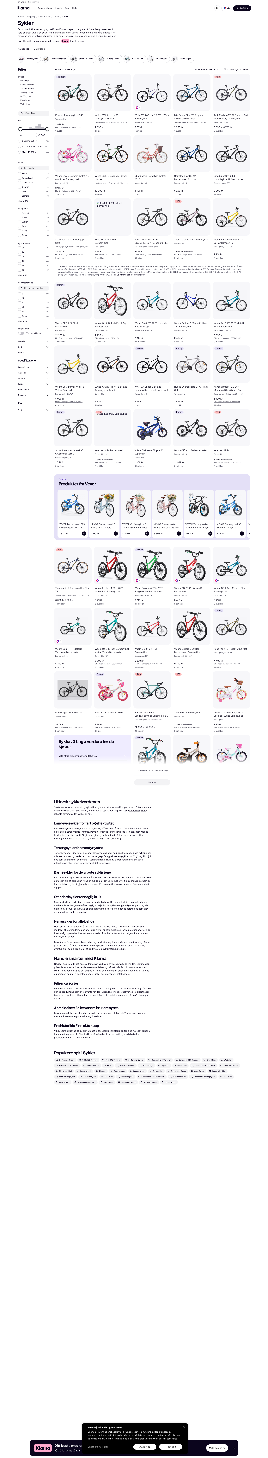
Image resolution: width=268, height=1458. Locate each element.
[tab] (23, 48)
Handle (58, 8)
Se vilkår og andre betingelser (131, 275)
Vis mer (112, 36)
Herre (92, 930)
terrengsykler (70, 814)
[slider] (20, 129)
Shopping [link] (31, 17)
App (67, 8)
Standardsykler (27, 88)
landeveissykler (137, 810)
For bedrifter (33, 2)
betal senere (123, 974)
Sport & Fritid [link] (44, 17)
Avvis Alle (144, 1446)
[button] (226, 8)
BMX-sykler (25, 96)
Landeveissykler (27, 85)
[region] (135, 1438)
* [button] (68, 127)
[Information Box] (73, 69)
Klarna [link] (21, 17)
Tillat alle (170, 1446)
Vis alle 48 (22, 321)
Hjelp (74, 8)
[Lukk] (184, 1427)
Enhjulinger (25, 100)
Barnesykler (25, 81)
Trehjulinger (25, 104)
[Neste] (244, 513)
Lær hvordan (77, 41)
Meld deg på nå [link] (217, 1448)
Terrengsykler (26, 92)
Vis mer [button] (152, 782)
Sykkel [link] (56, 17)
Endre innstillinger (98, 1447)
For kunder (21, 2)
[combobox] (206, 69)
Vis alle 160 (23, 201)
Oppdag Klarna (45, 8)
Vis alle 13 (22, 275)
